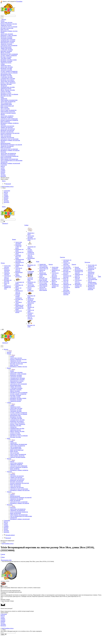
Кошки (12, 371)
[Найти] (2, 18)
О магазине (4, 614)
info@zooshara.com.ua (7, 186)
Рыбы (11, 441)
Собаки (12, 405)
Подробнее (19, 1)
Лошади (12, 494)
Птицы (12, 356)
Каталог (9, 352)
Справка (3, 619)
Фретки (12, 461)
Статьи (2, 617)
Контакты (3, 625)
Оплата (3, 622)
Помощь (3, 621)
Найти (2, 634)
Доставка (3, 624)
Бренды (3, 615)
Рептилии (13, 507)
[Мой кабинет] (1, 344)
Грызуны (12, 474)
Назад (10, 350)
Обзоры (3, 618)
